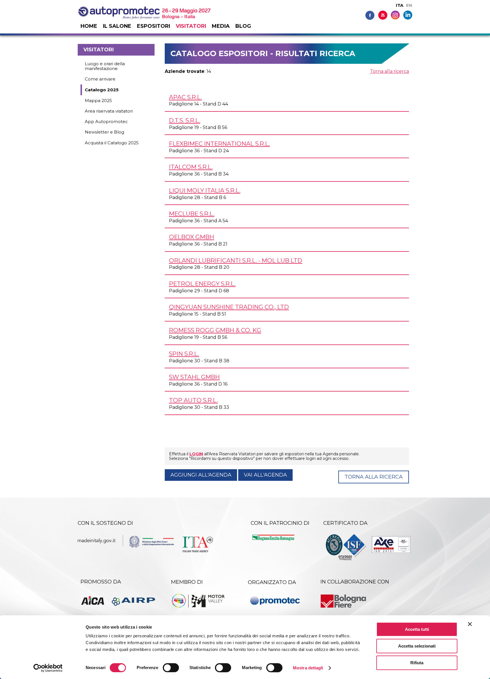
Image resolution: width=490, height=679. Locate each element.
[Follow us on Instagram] (395, 14)
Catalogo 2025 (102, 89)
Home (89, 26)
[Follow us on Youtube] (382, 15)
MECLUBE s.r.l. (191, 213)
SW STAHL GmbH (194, 376)
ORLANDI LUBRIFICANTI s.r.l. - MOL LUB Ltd (235, 260)
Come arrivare (100, 79)
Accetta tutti (417, 629)
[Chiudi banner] (470, 624)
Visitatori (191, 26)
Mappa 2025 (98, 100)
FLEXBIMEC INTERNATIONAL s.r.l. (219, 143)
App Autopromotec (106, 121)
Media (221, 26)
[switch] (171, 667)
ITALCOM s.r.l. (191, 166)
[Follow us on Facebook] (370, 15)
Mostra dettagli (308, 667)
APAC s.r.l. (185, 97)
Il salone (117, 26)
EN (409, 5)
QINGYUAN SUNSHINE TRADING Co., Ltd (229, 306)
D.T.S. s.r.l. (184, 120)
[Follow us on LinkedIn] (407, 14)
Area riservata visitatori (109, 111)
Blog (243, 26)
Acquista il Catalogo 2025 (112, 142)
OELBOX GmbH (191, 236)
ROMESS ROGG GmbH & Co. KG (215, 330)
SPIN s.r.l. (184, 353)
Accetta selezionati (417, 646)
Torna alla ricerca (389, 71)
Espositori (153, 26)
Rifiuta (416, 662)
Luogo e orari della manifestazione (105, 66)
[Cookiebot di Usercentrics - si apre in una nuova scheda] (48, 668)
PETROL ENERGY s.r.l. (202, 283)
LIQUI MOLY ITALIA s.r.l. (204, 190)
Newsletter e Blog (104, 132)
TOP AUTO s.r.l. (193, 400)
